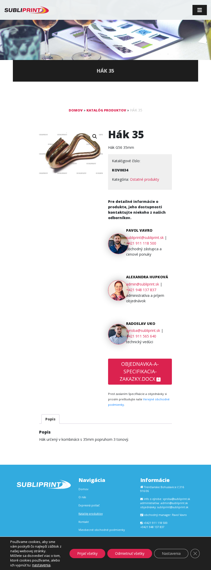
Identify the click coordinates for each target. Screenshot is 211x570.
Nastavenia (171, 553)
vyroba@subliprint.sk (143, 330)
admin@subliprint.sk (142, 284)
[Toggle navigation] (199, 10)
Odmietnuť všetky (129, 553)
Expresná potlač (89, 505)
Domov (76, 110)
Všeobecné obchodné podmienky (101, 530)
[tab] (50, 419)
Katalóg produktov (106, 110)
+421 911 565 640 (141, 336)
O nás (82, 497)
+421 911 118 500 (141, 243)
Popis (50, 419)
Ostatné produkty (144, 179)
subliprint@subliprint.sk (145, 237)
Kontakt (83, 522)
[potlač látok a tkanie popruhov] (26, 10)
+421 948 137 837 (141, 289)
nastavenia (41, 565)
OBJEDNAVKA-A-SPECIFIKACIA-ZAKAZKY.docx (139, 371)
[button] (94, 136)
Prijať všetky (87, 553)
